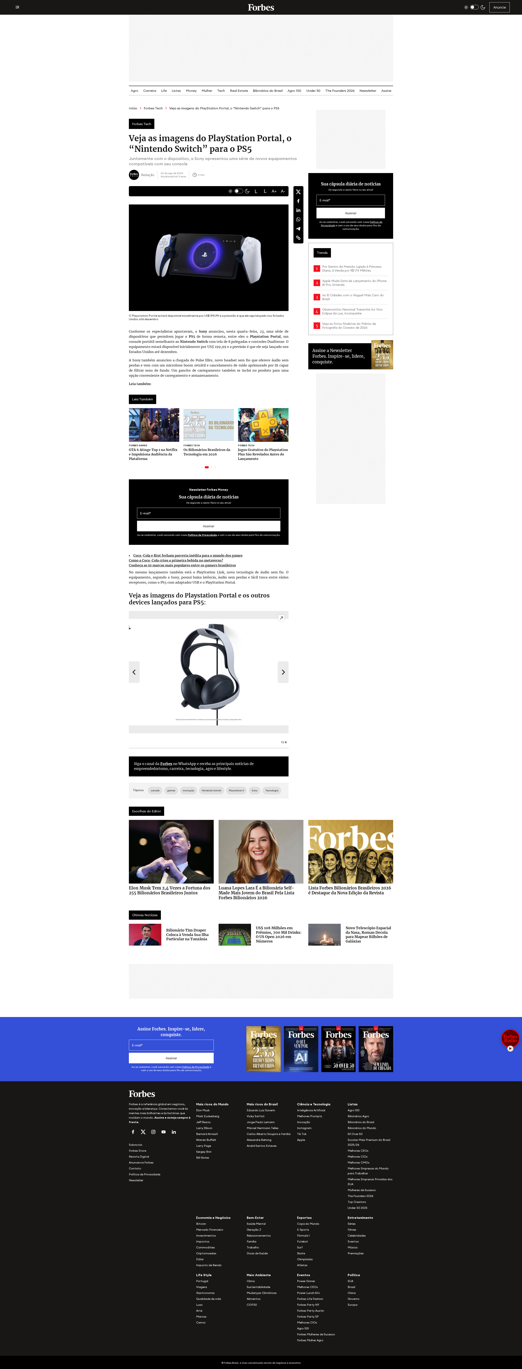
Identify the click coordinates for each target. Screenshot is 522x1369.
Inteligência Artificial (311, 1110)
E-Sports (303, 1229)
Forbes (166, 764)
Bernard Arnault (207, 1134)
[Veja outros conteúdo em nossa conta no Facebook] (133, 1132)
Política (354, 1275)
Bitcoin (201, 1224)
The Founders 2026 (340, 91)
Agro (134, 91)
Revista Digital (139, 1156)
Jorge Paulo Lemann (261, 1122)
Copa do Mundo (308, 1224)
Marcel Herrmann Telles (263, 1128)
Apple (301, 1140)
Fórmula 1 (303, 1235)
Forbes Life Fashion (310, 1299)
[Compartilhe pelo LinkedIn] (298, 210)
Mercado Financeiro (209, 1229)
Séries (352, 1224)
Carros (201, 1322)
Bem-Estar (255, 1218)
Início (133, 108)
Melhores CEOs (358, 1150)
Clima (251, 1281)
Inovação (303, 1122)
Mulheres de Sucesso (362, 1190)
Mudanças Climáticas (262, 1293)
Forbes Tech (153, 108)
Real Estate (239, 91)
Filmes (352, 1229)
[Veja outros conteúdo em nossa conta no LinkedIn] (174, 1132)
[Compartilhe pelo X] (298, 192)
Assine (386, 91)
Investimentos (206, 1235)
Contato (135, 1168)
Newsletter (367, 91)
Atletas (302, 1265)
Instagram (304, 1128)
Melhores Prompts (309, 1116)
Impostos (202, 1241)
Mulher (207, 91)
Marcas (201, 1316)
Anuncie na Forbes (141, 1162)
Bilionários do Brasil (268, 91)
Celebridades (357, 1235)
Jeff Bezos (203, 1122)
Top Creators (357, 1202)
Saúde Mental (256, 1224)
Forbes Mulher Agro (310, 1340)
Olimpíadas (305, 1259)
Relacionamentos (259, 1235)
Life (164, 91)
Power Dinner (306, 1281)
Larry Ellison (204, 1128)
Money (191, 91)
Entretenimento (360, 1218)
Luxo (199, 1305)
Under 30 (313, 91)
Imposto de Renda (208, 1265)
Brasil (351, 1287)
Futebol (302, 1241)
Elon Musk (203, 1110)
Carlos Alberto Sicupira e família (269, 1134)
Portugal (202, 1281)
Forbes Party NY (308, 1305)
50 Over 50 (355, 1134)
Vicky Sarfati (255, 1116)
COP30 (252, 1305)
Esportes (304, 1218)
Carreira (149, 91)
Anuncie (499, 7)
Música (352, 1247)
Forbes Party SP (308, 1316)
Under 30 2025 (357, 1208)
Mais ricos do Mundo (212, 1104)
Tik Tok (301, 1134)
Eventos (353, 1241)
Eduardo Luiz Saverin (261, 1110)
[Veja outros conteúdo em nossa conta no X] (143, 1132)
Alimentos (254, 1299)
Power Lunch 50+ (308, 1293)
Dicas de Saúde (257, 1253)
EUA (350, 1281)
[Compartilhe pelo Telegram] (298, 228)
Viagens (201, 1287)
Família (251, 1241)
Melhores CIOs (358, 1156)
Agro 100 (294, 91)
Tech (221, 91)
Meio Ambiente (259, 1275)
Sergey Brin (203, 1152)
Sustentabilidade (258, 1287)
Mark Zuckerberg (207, 1116)
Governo (353, 1299)
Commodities (205, 1247)
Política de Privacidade (202, 534)
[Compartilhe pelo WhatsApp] (298, 219)
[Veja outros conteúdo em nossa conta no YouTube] (163, 1132)
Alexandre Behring (259, 1140)
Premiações (356, 1253)
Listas (176, 91)
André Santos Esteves (262, 1146)
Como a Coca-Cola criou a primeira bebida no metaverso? (176, 560)
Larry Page (203, 1146)
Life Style (204, 1275)
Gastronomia (205, 1293)
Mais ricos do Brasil (262, 1104)
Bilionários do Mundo (362, 1128)
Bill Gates (202, 1157)
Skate (301, 1253)
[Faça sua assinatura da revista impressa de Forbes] (263, 1048)
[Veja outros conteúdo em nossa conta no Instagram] (153, 1132)
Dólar (200, 1259)
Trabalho (253, 1247)
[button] (256, 191)
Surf (300, 1247)
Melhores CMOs (358, 1162)
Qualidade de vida (208, 1299)
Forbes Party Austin (310, 1310)
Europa (352, 1305)
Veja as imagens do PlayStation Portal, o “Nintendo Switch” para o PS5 (224, 108)
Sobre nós (135, 1145)
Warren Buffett (206, 1140)
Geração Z (254, 1229)
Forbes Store (137, 1150)
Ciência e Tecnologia (313, 1104)
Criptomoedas (206, 1253)
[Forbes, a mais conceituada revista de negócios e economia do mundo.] (261, 7)
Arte (199, 1310)
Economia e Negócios (213, 1218)
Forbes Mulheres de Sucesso (316, 1334)
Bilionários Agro (358, 1116)
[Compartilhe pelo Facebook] (298, 201)
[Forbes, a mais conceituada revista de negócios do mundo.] (160, 1093)
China (352, 1293)
